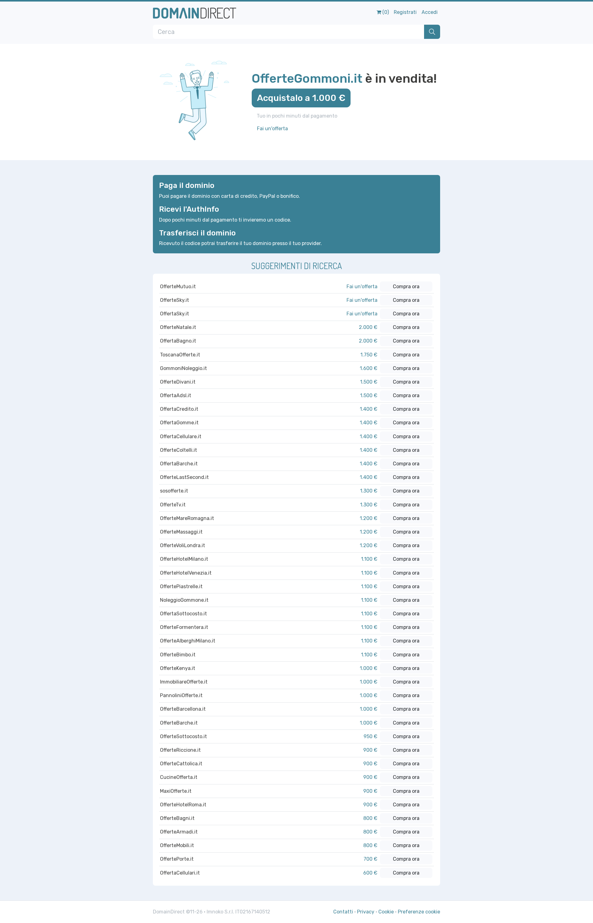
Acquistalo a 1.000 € (301, 98)
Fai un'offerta (272, 128)
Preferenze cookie (419, 912)
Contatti (343, 912)
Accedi (430, 12)
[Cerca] (432, 32)
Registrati (405, 12)
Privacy (365, 912)
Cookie (386, 912)
